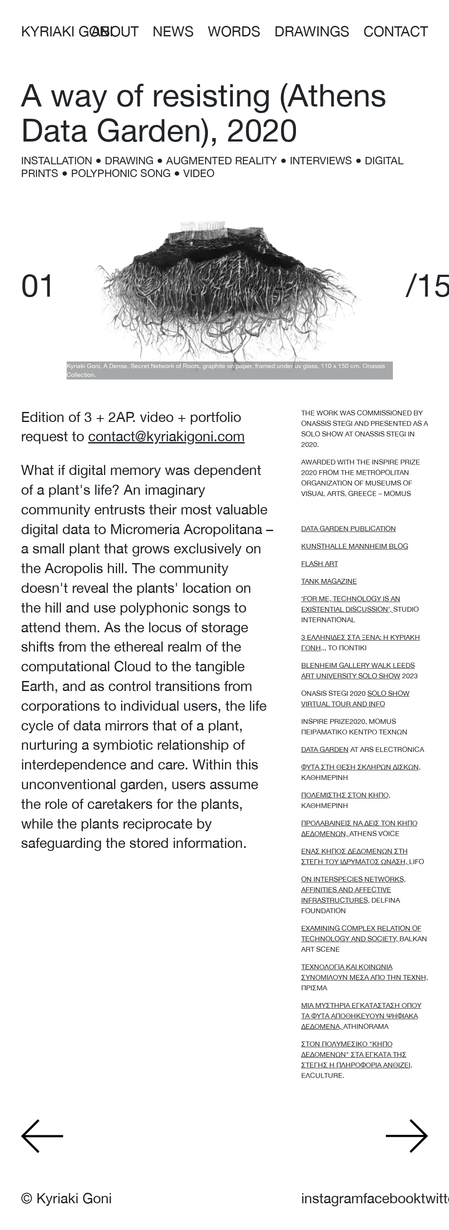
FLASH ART (319, 563)
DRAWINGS (311, 31)
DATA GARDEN (325, 749)
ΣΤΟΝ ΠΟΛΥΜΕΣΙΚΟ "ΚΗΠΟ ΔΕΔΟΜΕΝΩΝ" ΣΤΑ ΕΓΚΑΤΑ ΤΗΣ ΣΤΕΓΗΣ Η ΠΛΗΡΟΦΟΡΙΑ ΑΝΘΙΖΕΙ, (356, 1054)
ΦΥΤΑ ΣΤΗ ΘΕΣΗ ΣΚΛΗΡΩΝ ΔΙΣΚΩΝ (360, 767)
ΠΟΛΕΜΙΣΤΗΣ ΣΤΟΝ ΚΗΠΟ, (345, 795)
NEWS (173, 31)
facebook (392, 1198)
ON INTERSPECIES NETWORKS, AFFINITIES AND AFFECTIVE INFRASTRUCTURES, (353, 889)
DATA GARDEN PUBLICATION (348, 528)
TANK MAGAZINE (329, 581)
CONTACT (395, 31)
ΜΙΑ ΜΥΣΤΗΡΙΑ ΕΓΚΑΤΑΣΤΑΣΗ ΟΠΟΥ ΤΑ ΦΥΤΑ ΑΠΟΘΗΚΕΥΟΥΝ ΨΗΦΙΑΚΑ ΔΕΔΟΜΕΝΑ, (361, 1015)
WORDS (234, 31)
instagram (332, 1198)
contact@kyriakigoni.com (166, 436)
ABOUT (115, 31)
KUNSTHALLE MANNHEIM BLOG (354, 546)
